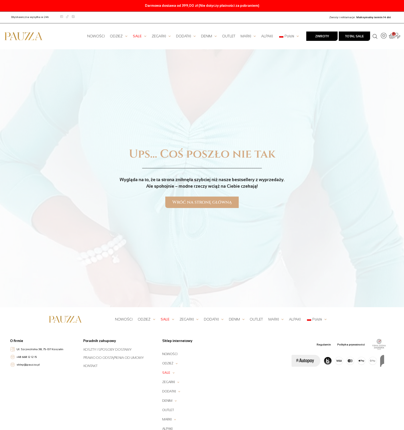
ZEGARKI (159, 36)
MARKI (246, 36)
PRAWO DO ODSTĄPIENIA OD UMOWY (113, 358)
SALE (137, 36)
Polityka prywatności (351, 344)
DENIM (206, 36)
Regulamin (324, 344)
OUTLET (228, 36)
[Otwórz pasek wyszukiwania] (375, 36)
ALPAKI (267, 36)
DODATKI (183, 36)
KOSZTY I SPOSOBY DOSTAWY (107, 349)
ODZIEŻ (116, 36)
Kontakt (90, 366)
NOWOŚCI (96, 36)
